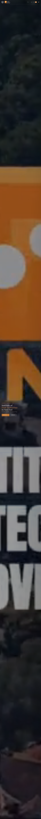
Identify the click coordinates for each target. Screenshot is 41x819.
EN (35, 2)
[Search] (28, 2)
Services (5, 414)
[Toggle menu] (39, 2)
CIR (33, 2)
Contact (13, 414)
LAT (31, 2)
